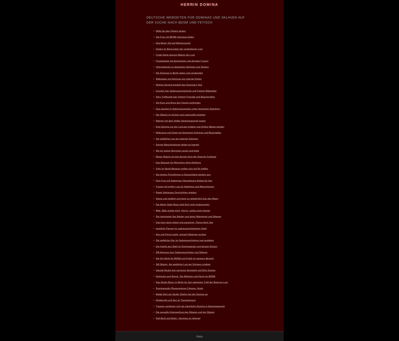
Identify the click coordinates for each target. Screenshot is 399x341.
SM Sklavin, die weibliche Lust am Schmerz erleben (183, 264)
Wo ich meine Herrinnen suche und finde (177, 150)
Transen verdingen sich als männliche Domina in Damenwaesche (190, 306)
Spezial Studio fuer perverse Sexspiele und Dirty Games (185, 270)
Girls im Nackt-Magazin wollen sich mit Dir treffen (182, 168)
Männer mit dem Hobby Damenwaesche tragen (181, 121)
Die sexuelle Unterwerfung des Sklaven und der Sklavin (185, 312)
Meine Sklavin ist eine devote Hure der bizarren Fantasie (186, 156)
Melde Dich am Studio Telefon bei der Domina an (182, 294)
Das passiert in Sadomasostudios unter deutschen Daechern (188, 109)
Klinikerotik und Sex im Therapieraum (176, 300)
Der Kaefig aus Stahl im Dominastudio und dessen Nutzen (186, 246)
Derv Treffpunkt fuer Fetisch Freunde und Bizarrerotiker (185, 97)
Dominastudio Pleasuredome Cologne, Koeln (179, 288)
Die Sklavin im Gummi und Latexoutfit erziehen (181, 114)
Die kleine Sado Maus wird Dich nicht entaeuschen (182, 204)
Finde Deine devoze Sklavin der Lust (175, 55)
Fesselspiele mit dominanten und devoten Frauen (182, 61)
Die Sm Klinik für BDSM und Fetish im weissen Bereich (185, 258)
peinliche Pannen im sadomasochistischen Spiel (181, 228)
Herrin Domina (199, 4)
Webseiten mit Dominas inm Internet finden (179, 79)
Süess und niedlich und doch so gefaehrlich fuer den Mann (187, 198)
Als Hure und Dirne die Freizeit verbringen (178, 102)
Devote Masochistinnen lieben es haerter (177, 144)
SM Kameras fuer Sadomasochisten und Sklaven (182, 252)
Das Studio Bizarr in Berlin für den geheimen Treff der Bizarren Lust (192, 282)
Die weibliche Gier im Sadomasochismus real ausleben (185, 240)
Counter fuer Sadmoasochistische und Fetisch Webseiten (186, 91)
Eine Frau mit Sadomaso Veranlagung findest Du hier (184, 180)
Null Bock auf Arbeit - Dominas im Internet (178, 318)
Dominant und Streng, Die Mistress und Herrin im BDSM (185, 276)
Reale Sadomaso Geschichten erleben (176, 192)
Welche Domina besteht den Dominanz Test (179, 85)
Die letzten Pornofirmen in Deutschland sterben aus (183, 174)
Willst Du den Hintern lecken (171, 31)
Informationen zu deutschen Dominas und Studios (182, 67)
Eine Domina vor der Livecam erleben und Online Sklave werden (190, 126)
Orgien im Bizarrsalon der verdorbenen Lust (179, 49)
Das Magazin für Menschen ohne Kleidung (178, 162)
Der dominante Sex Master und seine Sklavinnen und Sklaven (188, 216)
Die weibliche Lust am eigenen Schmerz (177, 138)
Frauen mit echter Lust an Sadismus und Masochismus (185, 186)
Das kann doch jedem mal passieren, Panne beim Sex (184, 222)
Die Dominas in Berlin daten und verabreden (179, 73)
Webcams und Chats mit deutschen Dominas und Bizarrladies (188, 132)
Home (199, 336)
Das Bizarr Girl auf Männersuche (173, 43)
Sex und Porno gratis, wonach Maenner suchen (181, 234)
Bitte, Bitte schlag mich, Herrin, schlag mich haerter (183, 210)
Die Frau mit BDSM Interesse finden (175, 37)
